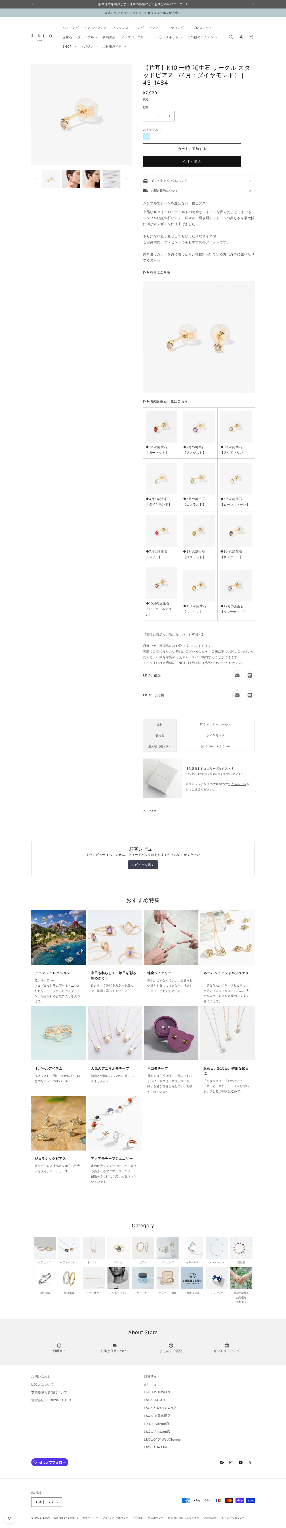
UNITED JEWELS (157, 1392)
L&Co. (47, 1517)
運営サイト (152, 1376)
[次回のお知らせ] (253, 4)
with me (150, 1384)
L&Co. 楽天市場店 (157, 1416)
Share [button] (152, 811)
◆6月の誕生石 (231, 499)
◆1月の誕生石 (156, 447)
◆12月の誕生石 (232, 606)
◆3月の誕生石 (231, 447)
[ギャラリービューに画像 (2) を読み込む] (71, 179)
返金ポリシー (90, 1517)
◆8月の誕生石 (194, 551)
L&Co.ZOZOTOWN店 (160, 1408)
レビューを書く (143, 865)
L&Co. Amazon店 (157, 1431)
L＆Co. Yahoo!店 (156, 1424)
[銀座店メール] (237, 675)
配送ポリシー (156, 1517)
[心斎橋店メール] (237, 695)
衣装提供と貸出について (49, 1392)
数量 (146, 107)
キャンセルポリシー (233, 1517)
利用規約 (138, 1517)
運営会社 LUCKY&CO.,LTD (51, 1400)
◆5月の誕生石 (194, 499)
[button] (156, 27)
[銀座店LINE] (250, 675)
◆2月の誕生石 (194, 447)
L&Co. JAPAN (154, 1400)
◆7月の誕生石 (156, 551)
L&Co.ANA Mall (156, 1447)
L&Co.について (42, 1384)
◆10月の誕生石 (157, 603)
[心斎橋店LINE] (250, 695)
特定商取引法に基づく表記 (183, 1517)
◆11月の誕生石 (194, 606)
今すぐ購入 (192, 161)
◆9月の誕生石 (231, 551)
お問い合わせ (41, 1376)
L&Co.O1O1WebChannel (162, 1439)
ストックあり (152, 129)
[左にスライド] (36, 179)
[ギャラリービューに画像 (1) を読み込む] (51, 179)
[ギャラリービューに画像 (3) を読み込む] (91, 179)
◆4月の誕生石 (157, 499)
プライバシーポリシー (116, 1517)
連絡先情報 (210, 1517)
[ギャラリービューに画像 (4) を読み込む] (111, 179)
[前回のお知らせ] (33, 4)
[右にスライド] (127, 179)
